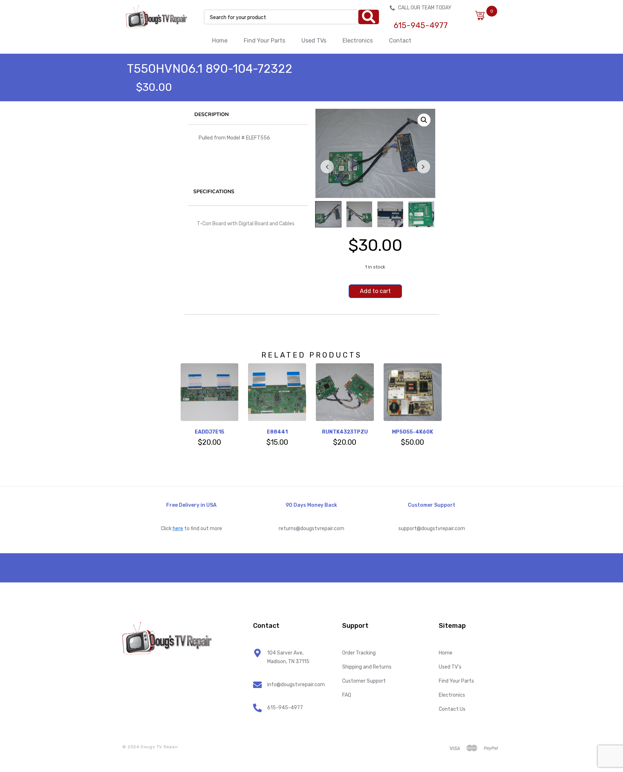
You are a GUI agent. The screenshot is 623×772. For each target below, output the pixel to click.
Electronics (358, 40)
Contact (400, 40)
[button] (423, 120)
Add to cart (375, 291)
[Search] (368, 17)
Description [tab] (211, 114)
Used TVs (313, 40)
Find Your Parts (264, 40)
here (178, 528)
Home (219, 40)
